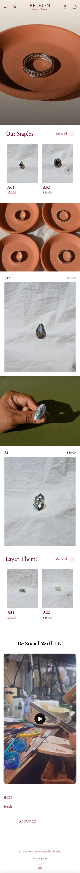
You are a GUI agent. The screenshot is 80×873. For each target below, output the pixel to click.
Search (8, 806)
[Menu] (5, 7)
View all (61, 134)
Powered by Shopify (50, 851)
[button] (11, 170)
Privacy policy (40, 858)
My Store (33, 851)
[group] (22, 170)
